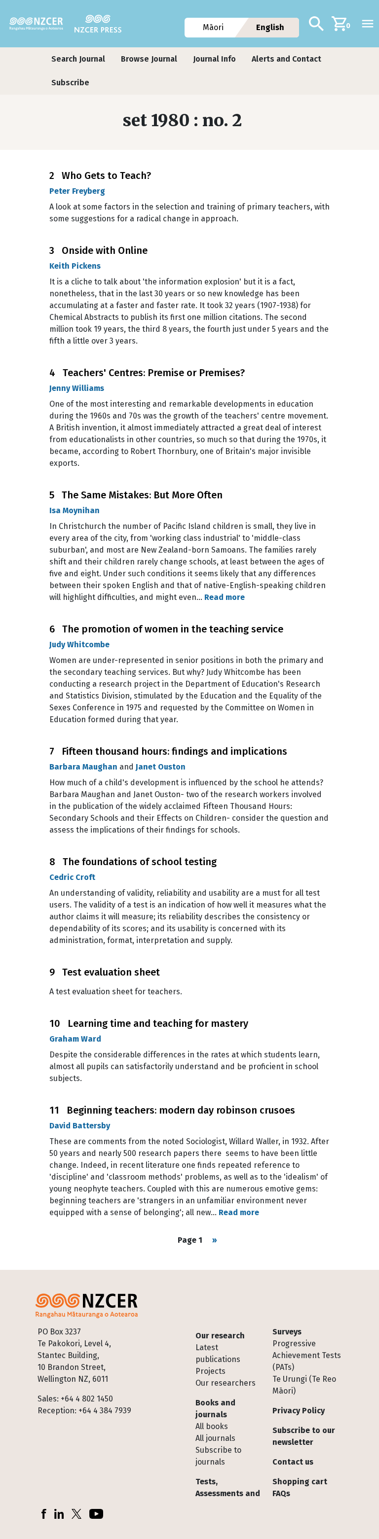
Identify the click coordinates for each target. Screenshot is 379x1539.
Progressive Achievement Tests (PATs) (306, 1355)
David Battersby (79, 1125)
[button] (78, 59)
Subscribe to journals (218, 1456)
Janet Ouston (161, 766)
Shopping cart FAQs (299, 1487)
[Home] (40, 24)
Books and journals (215, 1408)
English (270, 27)
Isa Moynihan (74, 510)
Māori (213, 27)
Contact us (292, 1462)
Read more (224, 597)
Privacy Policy (298, 1410)
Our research (220, 1335)
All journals (215, 1438)
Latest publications (217, 1353)
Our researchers (225, 1383)
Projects (210, 1371)
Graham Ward (75, 1039)
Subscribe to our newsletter (303, 1436)
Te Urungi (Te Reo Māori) (304, 1385)
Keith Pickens (75, 266)
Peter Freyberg (77, 191)
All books (211, 1426)
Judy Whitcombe (79, 644)
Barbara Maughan (83, 766)
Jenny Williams (76, 388)
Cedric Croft (72, 877)
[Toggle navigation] (367, 23)
